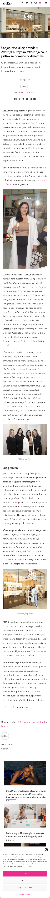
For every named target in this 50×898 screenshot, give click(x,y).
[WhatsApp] (27, 99)
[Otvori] (46, 3)
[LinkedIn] (23, 99)
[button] (46, 849)
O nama (21, 894)
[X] (19, 99)
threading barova (11, 675)
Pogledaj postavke (25, 888)
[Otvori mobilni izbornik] (40, 3)
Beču (15, 502)
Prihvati (25, 873)
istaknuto (41, 722)
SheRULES (25, 80)
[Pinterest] (31, 99)
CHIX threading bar (26, 722)
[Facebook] (15, 99)
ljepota (4, 726)
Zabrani (25, 880)
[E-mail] (35, 99)
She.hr (21, 92)
